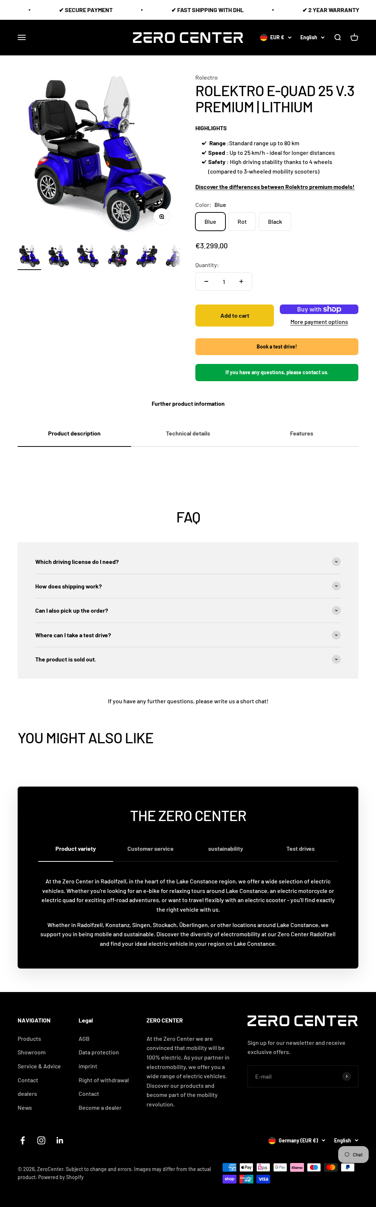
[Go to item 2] (58, 257)
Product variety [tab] (75, 848)
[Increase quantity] (241, 281)
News (25, 1107)
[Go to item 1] (29, 257)
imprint (88, 1065)
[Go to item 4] (117, 257)
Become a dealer (100, 1107)
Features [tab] (301, 433)
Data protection (99, 1052)
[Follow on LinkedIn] (60, 1140)
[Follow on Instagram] (41, 1140)
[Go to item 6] (176, 257)
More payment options (319, 321)
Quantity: (207, 264)
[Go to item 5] (147, 257)
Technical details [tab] (188, 433)
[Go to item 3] (88, 257)
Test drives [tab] (300, 848)
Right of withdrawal (104, 1079)
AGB (84, 1038)
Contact (89, 1093)
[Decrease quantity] (206, 281)
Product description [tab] (74, 433)
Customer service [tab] (150, 848)
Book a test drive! (277, 346)
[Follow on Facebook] (23, 1140)
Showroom (32, 1052)
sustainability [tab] (225, 848)
